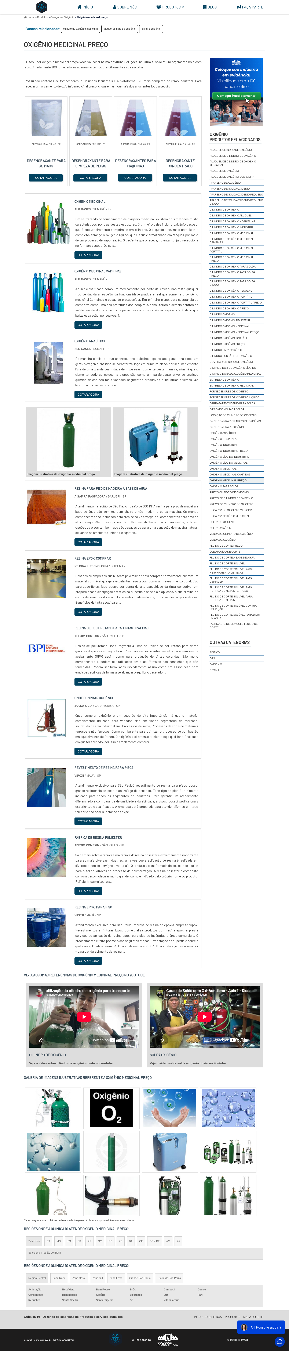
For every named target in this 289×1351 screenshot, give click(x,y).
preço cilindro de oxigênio (229, 492)
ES (69, 1241)
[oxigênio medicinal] (111, 1108)
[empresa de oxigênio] (169, 1152)
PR (89, 1241)
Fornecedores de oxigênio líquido (234, 397)
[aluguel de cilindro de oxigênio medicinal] (111, 1152)
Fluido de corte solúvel (227, 563)
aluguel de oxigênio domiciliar (232, 176)
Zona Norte (59, 1278)
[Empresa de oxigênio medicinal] (53, 1152)
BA (130, 1241)
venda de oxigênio (222, 539)
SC (100, 1241)
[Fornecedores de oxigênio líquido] (169, 1195)
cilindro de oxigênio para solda (233, 266)
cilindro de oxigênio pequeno (231, 290)
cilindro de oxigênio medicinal (80, 28)
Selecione (34, 1241)
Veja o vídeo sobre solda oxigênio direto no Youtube (188, 1063)
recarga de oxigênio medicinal (232, 510)
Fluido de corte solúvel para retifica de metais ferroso (231, 589)
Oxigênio (216, 664)
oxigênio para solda (224, 486)
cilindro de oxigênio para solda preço (232, 274)
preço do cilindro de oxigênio (231, 504)
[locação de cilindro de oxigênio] (228, 1108)
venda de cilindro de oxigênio (231, 533)
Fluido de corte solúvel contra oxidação (233, 607)
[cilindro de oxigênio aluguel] (111, 1195)
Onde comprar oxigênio (227, 427)
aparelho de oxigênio (225, 182)
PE (120, 1241)
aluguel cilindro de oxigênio (120, 28)
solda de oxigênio (222, 522)
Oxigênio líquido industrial (229, 456)
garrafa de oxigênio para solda (232, 403)
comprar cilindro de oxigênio (231, 361)
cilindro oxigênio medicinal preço (234, 332)
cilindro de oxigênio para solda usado (232, 283)
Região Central (37, 1278)
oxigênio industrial (224, 444)
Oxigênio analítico (223, 433)
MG (59, 1241)
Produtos (171, 7)
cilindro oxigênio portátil (229, 338)
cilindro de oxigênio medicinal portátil (232, 250)
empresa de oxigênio (224, 379)
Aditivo (215, 652)
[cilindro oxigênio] (228, 1195)
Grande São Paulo (140, 1278)
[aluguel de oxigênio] (169, 1108)
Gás (212, 658)
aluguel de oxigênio (224, 170)
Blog (212, 7)
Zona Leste (116, 1278)
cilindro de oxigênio (224, 209)
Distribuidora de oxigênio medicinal (235, 373)
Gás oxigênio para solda (227, 409)
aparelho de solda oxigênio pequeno (236, 194)
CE (141, 1241)
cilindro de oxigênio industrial (232, 227)
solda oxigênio (220, 528)
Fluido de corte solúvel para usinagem (231, 580)
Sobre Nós (127, 7)
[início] (42, 7)
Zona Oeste (79, 1278)
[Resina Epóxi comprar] (46, 595)
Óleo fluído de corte (225, 551)
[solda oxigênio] (53, 1195)
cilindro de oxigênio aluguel (231, 215)
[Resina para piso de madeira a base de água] (46, 525)
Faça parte (252, 7)
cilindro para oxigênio (226, 350)
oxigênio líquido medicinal (229, 462)
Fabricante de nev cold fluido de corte (234, 625)
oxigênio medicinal (223, 468)
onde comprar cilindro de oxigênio (235, 421)
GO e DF (155, 1241)
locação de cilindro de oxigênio (233, 415)
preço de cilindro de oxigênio (231, 498)
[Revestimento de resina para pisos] (46, 804)
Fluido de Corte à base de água (232, 557)
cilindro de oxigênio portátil (231, 296)
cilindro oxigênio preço (227, 344)
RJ (48, 1241)
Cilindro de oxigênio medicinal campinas (232, 241)
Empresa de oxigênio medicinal (232, 385)
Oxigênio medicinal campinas (230, 474)
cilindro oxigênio (151, 28)
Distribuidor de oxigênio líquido (233, 367)
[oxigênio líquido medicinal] (228, 1152)
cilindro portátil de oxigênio (231, 356)
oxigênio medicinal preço (228, 480)
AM (168, 1241)
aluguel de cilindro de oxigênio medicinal (233, 163)
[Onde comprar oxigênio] (46, 735)
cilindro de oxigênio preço (229, 308)
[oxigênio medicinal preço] (68, 439)
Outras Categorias (230, 642)
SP (79, 1241)
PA (178, 1241)
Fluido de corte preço (226, 545)
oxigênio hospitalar (224, 439)
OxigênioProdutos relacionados (235, 137)
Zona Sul (97, 1278)
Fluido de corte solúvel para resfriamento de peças (231, 571)
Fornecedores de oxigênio (229, 391)
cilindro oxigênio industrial (230, 320)
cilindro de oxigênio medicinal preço (232, 259)
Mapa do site (253, 1317)
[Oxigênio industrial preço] (53, 1108)
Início (88, 7)
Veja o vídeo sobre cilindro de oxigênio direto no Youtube (71, 1063)
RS (110, 1241)
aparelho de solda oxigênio (230, 188)
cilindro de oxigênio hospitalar (233, 221)
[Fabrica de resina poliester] (46, 874)
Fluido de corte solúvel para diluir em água (235, 616)
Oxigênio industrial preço (229, 450)
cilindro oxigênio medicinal (229, 326)
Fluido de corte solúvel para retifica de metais (231, 598)
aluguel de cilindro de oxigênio (233, 155)
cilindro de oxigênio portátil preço (236, 302)
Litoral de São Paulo (169, 1278)
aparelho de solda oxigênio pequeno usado (236, 202)
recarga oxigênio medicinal (230, 516)
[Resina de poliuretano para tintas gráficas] (46, 665)
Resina (214, 670)
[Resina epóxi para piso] (46, 944)
